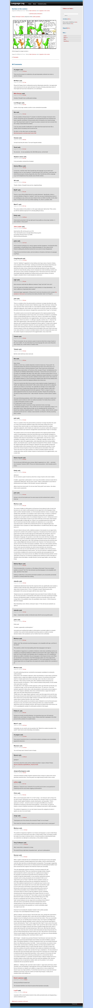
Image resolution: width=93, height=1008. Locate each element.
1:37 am (24, 82)
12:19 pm (25, 260)
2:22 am (24, 104)
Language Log (17, 3)
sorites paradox (36, 16)
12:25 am (25, 71)
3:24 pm (24, 350)
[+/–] (69, 19)
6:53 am (24, 640)
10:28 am (25, 217)
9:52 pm (24, 565)
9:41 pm (24, 505)
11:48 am (25, 228)
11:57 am (25, 242)
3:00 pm (24, 300)
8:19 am (24, 182)
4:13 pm (24, 419)
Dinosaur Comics (20, 16)
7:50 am (24, 167)
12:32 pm (26, 844)
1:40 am (24, 582)
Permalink (15, 57)
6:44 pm (24, 494)
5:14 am (24, 149)
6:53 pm (25, 856)
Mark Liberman (32, 10)
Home (29, 3)
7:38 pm (25, 979)
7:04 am (24, 669)
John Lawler (17, 226)
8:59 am (24, 712)
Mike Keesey (18, 93)
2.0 (65, 37)
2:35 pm (24, 281)
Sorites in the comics (19, 9)
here (76, 22)
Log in (65, 35)
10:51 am (25, 992)
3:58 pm (24, 360)
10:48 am (25, 817)
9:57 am (24, 206)
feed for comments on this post (20, 1001)
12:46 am (25, 756)
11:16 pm (25, 747)
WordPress (66, 41)
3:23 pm (24, 338)
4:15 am (24, 114)
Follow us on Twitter (68, 8)
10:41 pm (25, 725)
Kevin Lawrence (19, 978)
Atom (65, 39)
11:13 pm (25, 736)
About (34, 3)
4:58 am (24, 139)
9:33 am (24, 794)
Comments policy (42, 3)
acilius (16, 782)
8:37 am (24, 783)
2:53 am (24, 621)
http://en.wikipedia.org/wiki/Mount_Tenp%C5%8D (26, 764)
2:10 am (24, 95)
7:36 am (24, 772)
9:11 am (24, 191)
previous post (33, 13)
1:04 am (25, 829)
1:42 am (24, 612)
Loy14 (16, 990)
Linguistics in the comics (44, 10)
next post (39, 13)
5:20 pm (24, 459)
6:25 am (24, 158)
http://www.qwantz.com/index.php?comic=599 (25, 133)
